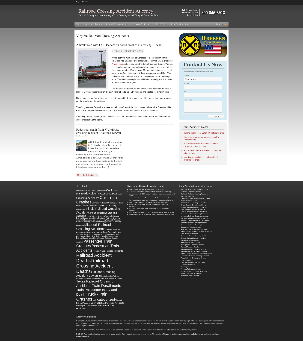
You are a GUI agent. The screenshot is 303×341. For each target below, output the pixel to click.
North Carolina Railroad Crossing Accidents (196, 231)
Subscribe (220, 24)
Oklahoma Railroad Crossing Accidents (97, 237)
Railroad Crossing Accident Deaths (94, 266)
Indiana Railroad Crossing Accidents (194, 207)
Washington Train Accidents (87, 306)
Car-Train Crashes (187, 196)
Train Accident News (180, 24)
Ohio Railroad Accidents (101, 236)
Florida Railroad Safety (85, 206)
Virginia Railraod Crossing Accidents (107, 303)
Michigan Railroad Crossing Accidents (194, 218)
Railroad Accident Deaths (190, 247)
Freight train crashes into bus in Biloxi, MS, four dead (148, 202)
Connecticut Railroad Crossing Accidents (107, 203)
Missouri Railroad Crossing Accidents (93, 227)
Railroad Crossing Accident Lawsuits (194, 251)
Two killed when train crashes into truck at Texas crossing (150, 192)
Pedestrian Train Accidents (190, 242)
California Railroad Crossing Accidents (194, 194)
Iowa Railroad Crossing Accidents (100, 216)
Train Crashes (161, 24)
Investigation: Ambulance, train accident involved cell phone (151, 200)
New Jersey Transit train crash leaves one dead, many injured (151, 214)
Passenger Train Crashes (190, 240)
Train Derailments (106, 285)
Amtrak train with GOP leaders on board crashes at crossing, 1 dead (119, 45)
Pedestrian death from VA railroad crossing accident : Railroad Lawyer (98, 131)
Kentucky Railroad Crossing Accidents (194, 214)
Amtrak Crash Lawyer (143, 24)
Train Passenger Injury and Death (193, 262)
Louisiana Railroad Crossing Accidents (99, 220)
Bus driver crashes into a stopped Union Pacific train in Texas (151, 212)
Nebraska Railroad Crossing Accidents (194, 225)
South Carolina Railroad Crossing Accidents (196, 253)
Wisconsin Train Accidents (190, 275)
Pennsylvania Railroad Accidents (108, 251)
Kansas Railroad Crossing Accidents (97, 217)
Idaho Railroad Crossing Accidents (193, 203)
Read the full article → (87, 175)
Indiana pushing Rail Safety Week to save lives (204, 133)
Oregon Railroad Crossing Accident (193, 238)
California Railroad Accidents (97, 192)
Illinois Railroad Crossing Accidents (193, 205)
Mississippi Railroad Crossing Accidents (195, 220)
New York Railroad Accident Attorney (98, 233)
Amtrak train (117, 64)
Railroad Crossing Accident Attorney (115, 10)
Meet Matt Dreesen (94, 24)
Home (79, 24)
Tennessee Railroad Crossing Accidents (107, 278)
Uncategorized (104, 299)
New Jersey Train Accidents (104, 232)
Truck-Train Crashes (91, 297)
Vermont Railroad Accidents (191, 269)
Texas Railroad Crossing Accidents (193, 258)
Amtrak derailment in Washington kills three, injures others (150, 198)
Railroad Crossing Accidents (118, 24)
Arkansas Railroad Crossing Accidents (91, 190)
